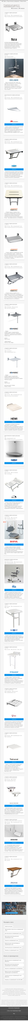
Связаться (14, 124)
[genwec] (14, 328)
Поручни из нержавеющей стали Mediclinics (14, 968)
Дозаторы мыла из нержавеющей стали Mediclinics (13, 961)
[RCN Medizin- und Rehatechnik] (14, 586)
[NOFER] (14, 630)
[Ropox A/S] (14, 541)
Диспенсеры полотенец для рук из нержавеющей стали (12, 937)
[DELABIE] (14, 80)
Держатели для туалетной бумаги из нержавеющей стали (12, 944)
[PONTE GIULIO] (14, 496)
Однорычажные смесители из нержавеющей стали (14, 930)
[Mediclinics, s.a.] (14, 209)
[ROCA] (14, 39)
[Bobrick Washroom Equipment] (14, 165)
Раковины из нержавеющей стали (12, 950)
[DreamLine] (14, 882)
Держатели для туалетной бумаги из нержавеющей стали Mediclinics (12, 972)
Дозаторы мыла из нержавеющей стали (13, 933)
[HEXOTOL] (14, 672)
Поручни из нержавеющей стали (11, 940)
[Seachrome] (14, 803)
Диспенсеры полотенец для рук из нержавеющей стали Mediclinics (12, 965)
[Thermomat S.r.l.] (14, 759)
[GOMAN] (14, 715)
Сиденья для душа (8, 926)
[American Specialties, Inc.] (14, 121)
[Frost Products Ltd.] (14, 459)
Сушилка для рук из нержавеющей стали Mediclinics (13, 976)
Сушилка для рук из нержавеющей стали (13, 947)
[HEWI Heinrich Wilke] (14, 418)
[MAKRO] (14, 839)
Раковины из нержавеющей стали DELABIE (13, 979)
